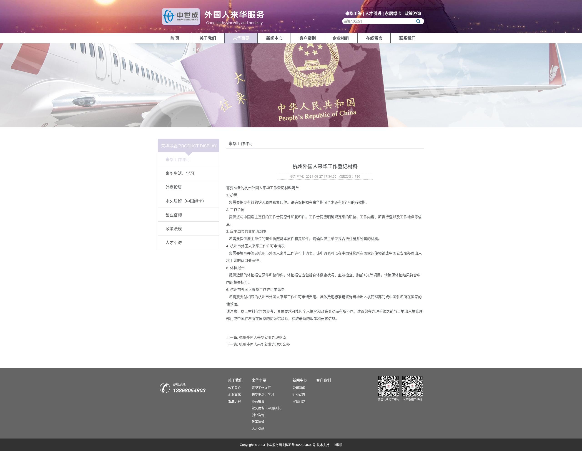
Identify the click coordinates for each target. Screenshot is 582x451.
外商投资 (174, 187)
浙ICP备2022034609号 (299, 444)
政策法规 (174, 228)
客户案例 (307, 38)
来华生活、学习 (180, 173)
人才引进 (174, 242)
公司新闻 (299, 387)
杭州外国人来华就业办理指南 (262, 337)
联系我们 (407, 38)
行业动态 (299, 394)
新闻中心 (274, 38)
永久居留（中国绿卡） (186, 201)
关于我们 (208, 38)
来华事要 (241, 38)
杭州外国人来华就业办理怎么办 (264, 344)
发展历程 (234, 401)
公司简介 (234, 387)
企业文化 (234, 394)
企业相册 (341, 38)
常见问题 (299, 401)
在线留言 (374, 38)
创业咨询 (174, 215)
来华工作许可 (178, 159)
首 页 (174, 38)
